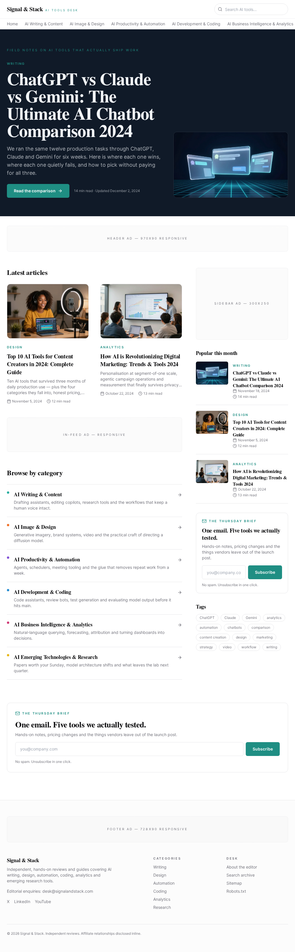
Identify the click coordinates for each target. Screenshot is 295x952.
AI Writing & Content (44, 23)
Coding (160, 891)
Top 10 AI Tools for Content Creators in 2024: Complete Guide (40, 364)
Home (12, 23)
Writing (16, 64)
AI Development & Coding (196, 23)
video (227, 647)
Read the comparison (35, 190)
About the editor (241, 866)
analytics (274, 617)
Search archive (240, 875)
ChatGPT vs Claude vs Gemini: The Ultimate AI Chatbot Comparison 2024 (80, 104)
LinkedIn (22, 901)
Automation (164, 883)
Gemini (251, 617)
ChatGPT (207, 617)
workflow (248, 647)
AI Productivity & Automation (138, 23)
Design (14, 347)
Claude (230, 617)
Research (162, 907)
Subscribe (265, 572)
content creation (213, 637)
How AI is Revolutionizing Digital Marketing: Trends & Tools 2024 (140, 360)
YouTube (43, 901)
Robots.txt (236, 891)
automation (209, 627)
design (241, 637)
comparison (260, 627)
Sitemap (234, 883)
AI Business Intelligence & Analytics (260, 23)
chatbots (235, 627)
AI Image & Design (87, 23)
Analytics (112, 347)
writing (271, 647)
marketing (264, 637)
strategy (206, 647)
